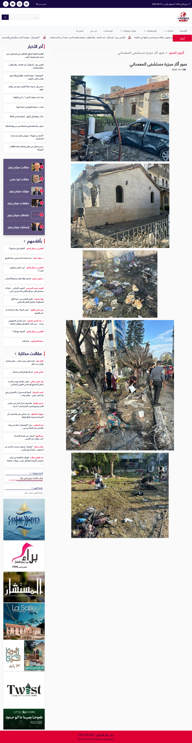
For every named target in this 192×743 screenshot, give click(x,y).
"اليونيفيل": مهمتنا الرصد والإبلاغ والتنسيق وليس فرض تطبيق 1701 (38, 37)
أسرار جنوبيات (37, 473)
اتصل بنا (79, 30)
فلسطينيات (151, 30)
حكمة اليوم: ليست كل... (33, 492)
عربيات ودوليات (129, 30)
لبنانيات (169, 30)
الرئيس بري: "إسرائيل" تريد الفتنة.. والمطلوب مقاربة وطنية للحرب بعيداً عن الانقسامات (116, 37)
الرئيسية (183, 30)
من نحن (93, 30)
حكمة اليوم (38, 487)
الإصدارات (108, 30)
